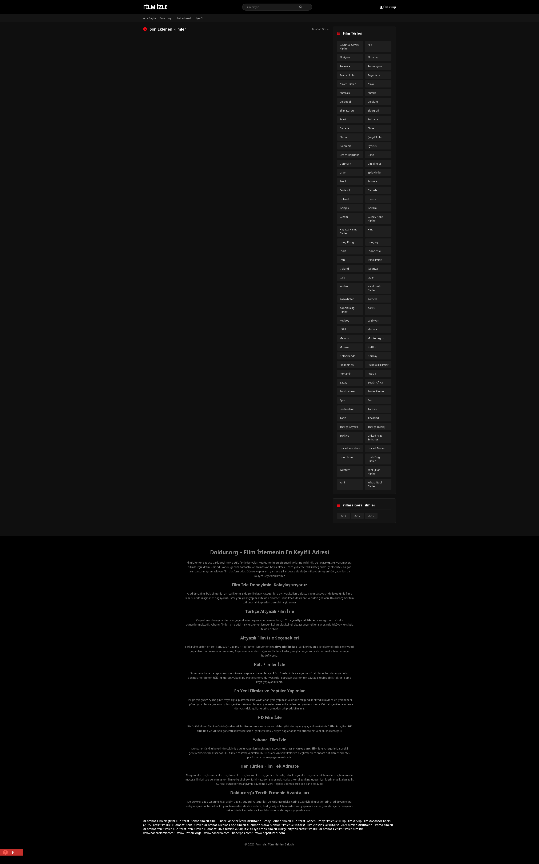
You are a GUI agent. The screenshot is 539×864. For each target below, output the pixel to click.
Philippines (347, 365)
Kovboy (344, 320)
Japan (371, 277)
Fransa (372, 199)
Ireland (344, 269)
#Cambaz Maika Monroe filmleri (269, 825)
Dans (371, 155)
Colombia (345, 146)
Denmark (345, 164)
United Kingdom (350, 448)
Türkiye (344, 435)
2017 (357, 516)
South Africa (375, 382)
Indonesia (374, 251)
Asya (371, 84)
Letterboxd (184, 18)
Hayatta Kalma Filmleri (348, 231)
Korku (371, 308)
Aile (370, 45)
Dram (343, 172)
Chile (371, 128)
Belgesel (345, 102)
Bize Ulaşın (166, 18)
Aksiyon (345, 57)
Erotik (343, 181)
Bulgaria (373, 119)
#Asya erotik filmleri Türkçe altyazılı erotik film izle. (284, 829)
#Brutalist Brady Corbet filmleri (269, 821)
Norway (372, 356)
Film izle (155, 7)
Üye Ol (199, 18)
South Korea (347, 391)
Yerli (342, 482)
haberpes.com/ (242, 833)
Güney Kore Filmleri (375, 218)
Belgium (373, 102)
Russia (372, 373)
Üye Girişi (389, 7)
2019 (371, 516)
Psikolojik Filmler (378, 365)
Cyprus (372, 146)
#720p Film (361, 821)
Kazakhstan (347, 299)
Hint (370, 229)
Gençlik (344, 208)
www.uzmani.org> (189, 833)
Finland (344, 199)
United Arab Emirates (375, 437)
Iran (342, 260)
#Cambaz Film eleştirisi (159, 821)
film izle (358, 829)
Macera (372, 329)
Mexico (344, 338)
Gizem (344, 217)
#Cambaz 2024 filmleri (219, 829)
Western (345, 470)
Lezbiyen (373, 320)
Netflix (372, 347)
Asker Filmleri (348, 84)
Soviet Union (376, 391)
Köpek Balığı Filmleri (347, 310)
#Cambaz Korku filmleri (188, 825)
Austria (372, 93)
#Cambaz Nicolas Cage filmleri (225, 825)
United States (376, 448)
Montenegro (376, 338)
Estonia (372, 181)
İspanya (373, 269)
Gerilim (372, 208)
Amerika (345, 66)
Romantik (345, 373)
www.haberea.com (216, 833)
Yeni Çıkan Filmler (374, 471)
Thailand (373, 418)
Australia (345, 93)
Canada (344, 128)
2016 (343, 516)
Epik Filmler (375, 172)
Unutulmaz (346, 457)
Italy (342, 277)
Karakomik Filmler (374, 288)
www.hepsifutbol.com (270, 833)
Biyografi (373, 110)
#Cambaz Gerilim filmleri (336, 829)
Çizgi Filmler (375, 137)
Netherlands (347, 356)
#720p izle (242, 829)
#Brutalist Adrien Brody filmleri (313, 821)
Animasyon (375, 66)
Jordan (344, 286)
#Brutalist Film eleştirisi (308, 825)
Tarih (343, 418)
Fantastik (345, 190)
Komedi (372, 299)
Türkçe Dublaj (376, 427)
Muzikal (344, 347)
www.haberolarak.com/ (159, 833)
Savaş (343, 382)
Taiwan (372, 409)
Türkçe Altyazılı (349, 427)
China (343, 137)
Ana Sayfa (149, 18)
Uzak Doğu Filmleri (375, 459)
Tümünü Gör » (320, 29)
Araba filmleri (348, 75)
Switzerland (347, 409)
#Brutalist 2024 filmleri (341, 825)
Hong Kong (347, 242)
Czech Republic (349, 155)
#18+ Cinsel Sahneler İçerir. (228, 821)
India (343, 251)
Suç (370, 400)
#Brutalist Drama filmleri (375, 825)
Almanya (373, 57)
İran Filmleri (375, 260)
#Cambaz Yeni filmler (158, 829)
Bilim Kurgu (347, 110)
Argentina (374, 75)
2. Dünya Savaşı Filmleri (349, 46)
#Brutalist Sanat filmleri (193, 821)
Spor (343, 400)
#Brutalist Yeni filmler (188, 829)
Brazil (343, 119)
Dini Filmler (374, 164)
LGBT (343, 329)
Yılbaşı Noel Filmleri (375, 484)
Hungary (373, 242)
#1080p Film (344, 821)
